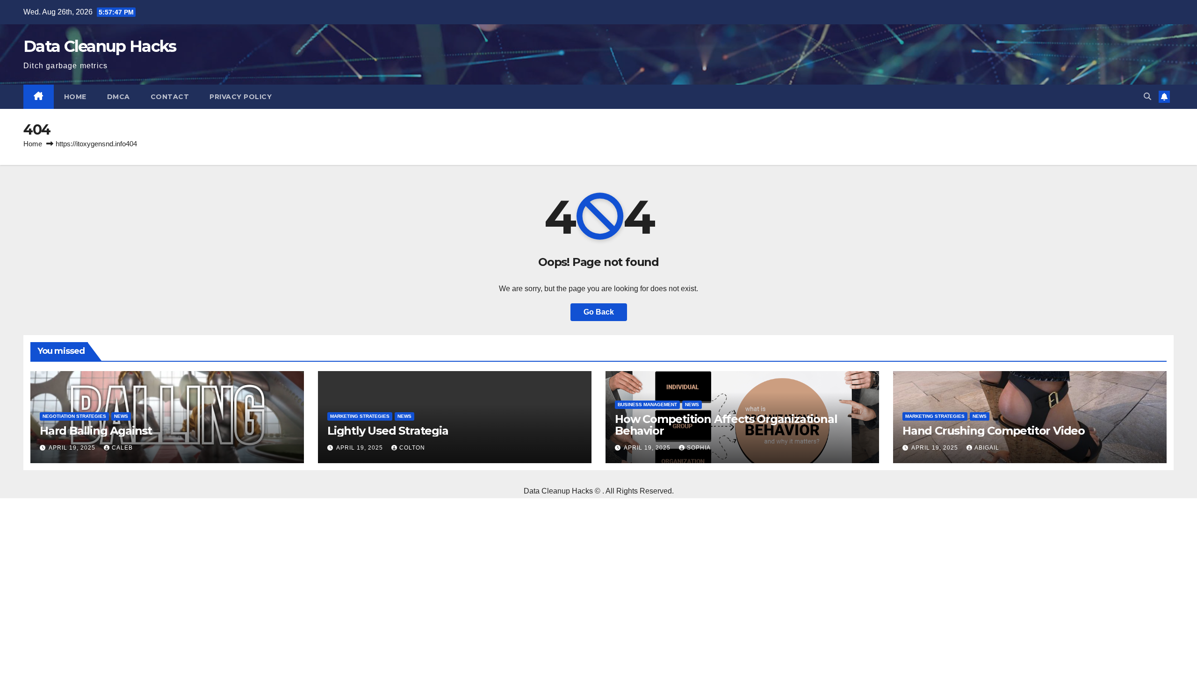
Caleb (122, 447)
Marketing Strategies (359, 416)
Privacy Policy (240, 97)
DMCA (118, 97)
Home (75, 97)
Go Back (599, 312)
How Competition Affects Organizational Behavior (726, 424)
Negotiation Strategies (74, 416)
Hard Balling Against (96, 430)
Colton (412, 447)
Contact (170, 97)
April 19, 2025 (73, 447)
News (121, 416)
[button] (1147, 96)
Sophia (699, 447)
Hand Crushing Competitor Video (993, 430)
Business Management (647, 404)
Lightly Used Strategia (387, 430)
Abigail (986, 447)
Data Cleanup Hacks (99, 46)
